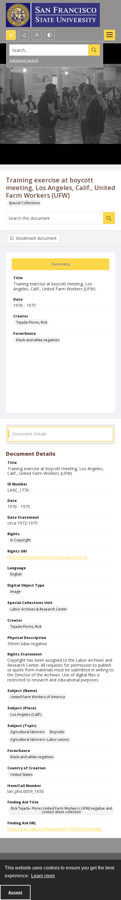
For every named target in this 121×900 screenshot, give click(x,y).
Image (15, 591)
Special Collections (24, 202)
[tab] (60, 264)
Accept (15, 892)
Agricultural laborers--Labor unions (39, 739)
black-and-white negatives (37, 339)
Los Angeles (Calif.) (25, 714)
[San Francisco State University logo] (53, 15)
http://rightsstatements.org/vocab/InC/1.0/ (47, 557)
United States (21, 774)
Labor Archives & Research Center (38, 609)
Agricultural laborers (27, 731)
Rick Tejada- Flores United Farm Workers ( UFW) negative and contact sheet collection (61, 810)
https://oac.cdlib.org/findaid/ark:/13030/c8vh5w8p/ (54, 829)
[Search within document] (109, 218)
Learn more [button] (43, 875)
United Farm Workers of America (37, 696)
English (16, 574)
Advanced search (23, 60)
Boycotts (57, 731)
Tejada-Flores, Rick (31, 322)
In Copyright (20, 540)
